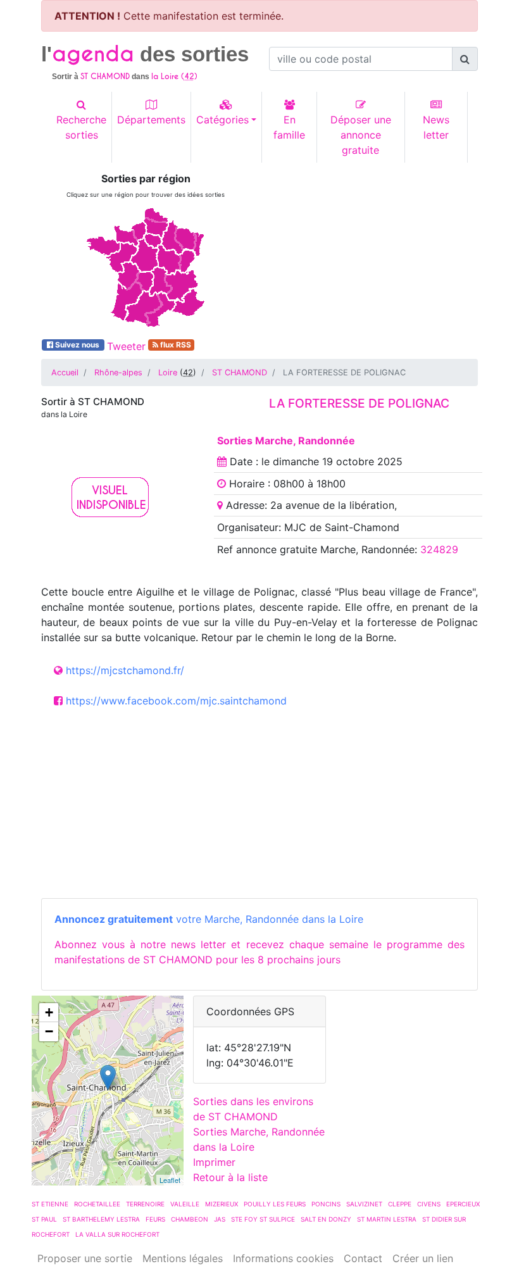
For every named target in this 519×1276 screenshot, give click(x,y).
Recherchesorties (81, 127)
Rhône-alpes (118, 372)
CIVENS (429, 1204)
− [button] (49, 1031)
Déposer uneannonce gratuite (360, 134)
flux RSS (174, 344)
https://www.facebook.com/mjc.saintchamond (176, 700)
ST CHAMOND (239, 372)
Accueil (64, 372)
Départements (151, 119)
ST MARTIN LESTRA (386, 1219)
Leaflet (169, 1180)
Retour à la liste (230, 1177)
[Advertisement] (373, 252)
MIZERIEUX (221, 1204)
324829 (439, 549)
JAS (219, 1219)
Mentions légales (182, 1258)
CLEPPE (399, 1204)
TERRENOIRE (145, 1204)
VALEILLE (184, 1204)
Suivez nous (77, 344)
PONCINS (326, 1204)
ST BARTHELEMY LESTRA (101, 1219)
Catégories (222, 119)
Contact (363, 1258)
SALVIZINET (364, 1204)
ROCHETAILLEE (97, 1204)
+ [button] (49, 1012)
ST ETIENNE (50, 1204)
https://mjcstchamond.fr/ (125, 670)
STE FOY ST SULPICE (263, 1219)
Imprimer (214, 1162)
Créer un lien (422, 1258)
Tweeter (126, 346)
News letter (436, 127)
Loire (167, 372)
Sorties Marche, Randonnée (286, 440)
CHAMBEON (189, 1219)
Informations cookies (283, 1258)
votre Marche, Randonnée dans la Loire (208, 919)
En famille (289, 127)
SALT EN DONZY (326, 1219)
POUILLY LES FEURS (275, 1204)
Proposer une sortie (84, 1258)
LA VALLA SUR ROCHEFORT (117, 1234)
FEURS (155, 1219)
